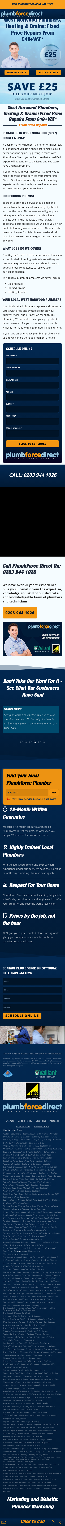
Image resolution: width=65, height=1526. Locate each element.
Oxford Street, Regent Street (42, 1427)
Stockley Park (28, 1406)
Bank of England (10, 1346)
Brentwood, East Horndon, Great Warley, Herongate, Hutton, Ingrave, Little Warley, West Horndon (29, 1309)
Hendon (41, 1215)
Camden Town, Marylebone (15, 1212)
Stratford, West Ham (52, 1149)
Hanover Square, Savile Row (15, 1430)
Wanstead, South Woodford (14, 1155)
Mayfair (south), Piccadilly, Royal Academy (21, 1421)
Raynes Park (37, 1275)
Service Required (14, 428)
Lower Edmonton (38, 1209)
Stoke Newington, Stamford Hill (45, 1194)
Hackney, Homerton (11, 1164)
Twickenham (37, 1281)
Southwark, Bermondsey (24, 1230)
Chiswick (41, 1299)
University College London (40, 1439)
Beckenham (16, 1134)
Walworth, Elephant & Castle (15, 1242)
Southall (54, 1287)
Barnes (41, 1269)
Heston (6, 1287)
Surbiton (34, 1185)
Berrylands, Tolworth (12, 1376)
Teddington (55, 1281)
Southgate (36, 1191)
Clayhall (39, 1179)
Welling (47, 1140)
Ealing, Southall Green (44, 1406)
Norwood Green (20, 1290)
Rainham (52, 1221)
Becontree (7, 1230)
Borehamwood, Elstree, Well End (17, 1464)
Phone (6, 990)
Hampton (7, 1284)
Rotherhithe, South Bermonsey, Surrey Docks (22, 1239)
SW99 (38, 1403)
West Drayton (9, 1293)
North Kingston (43, 1182)
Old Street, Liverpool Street (15, 1167)
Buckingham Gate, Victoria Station (45, 1391)
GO (54, 792)
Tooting (45, 1272)
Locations (41, 1120)
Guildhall (22, 1346)
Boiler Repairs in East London (15, 1467)
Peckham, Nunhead (37, 1236)
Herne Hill (36, 1248)
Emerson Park (29, 1221)
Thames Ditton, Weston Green (36, 1376)
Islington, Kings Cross (12, 1188)
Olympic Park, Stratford (22, 1325)
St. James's (39, 1400)
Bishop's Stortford (21, 1313)
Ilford (49, 1176)
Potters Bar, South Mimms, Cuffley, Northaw (22, 1361)
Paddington (24, 1299)
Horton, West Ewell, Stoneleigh (16, 1373)
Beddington (51, 1263)
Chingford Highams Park (33, 1158)
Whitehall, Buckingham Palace (16, 1391)
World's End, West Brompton (32, 1266)
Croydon (18, 1137)
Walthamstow (49, 1152)
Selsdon (26, 1137)
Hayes (31, 1290)
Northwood (15, 1176)
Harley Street (8, 1418)
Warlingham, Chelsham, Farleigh (40, 1319)
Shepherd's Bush (39, 1296)
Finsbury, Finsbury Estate (37, 1334)
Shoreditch (7, 1340)
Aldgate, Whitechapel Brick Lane (17, 1146)
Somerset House (54, 1451)
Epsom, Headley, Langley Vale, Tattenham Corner (24, 1370)
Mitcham (35, 1137)
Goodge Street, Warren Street (15, 1427)
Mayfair (50, 1433)
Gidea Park (18, 1224)
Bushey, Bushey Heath (38, 1454)
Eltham (53, 1260)
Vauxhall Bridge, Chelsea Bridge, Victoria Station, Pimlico (27, 1397)
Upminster (7, 1224)
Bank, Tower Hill (35, 1167)
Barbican (32, 1346)
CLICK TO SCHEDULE (32, 443)
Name (7, 981)
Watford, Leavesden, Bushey (15, 1454)
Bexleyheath (21, 1143)
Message (7, 1007)
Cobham (37, 1488)
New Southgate (42, 1188)
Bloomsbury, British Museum (15, 1439)
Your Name (11, 356)
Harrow (33, 1173)
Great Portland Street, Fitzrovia (31, 1433)
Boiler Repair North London (15, 1476)
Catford (26, 1260)
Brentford (35, 1287)
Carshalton (40, 1263)
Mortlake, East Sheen (12, 1272)
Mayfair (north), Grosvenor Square (17, 1424)
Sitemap (10, 1120)
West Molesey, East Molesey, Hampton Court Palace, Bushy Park (31, 1379)
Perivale (57, 1290)
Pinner (5, 1176)
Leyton (35, 1146)
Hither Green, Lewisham (48, 1233)
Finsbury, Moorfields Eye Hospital (17, 1337)
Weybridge (56, 1488)
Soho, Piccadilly (9, 1433)
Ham (47, 1281)
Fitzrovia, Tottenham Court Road (43, 1430)
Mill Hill (30, 1218)
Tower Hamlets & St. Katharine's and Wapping (23, 1328)
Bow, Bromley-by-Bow (12, 1158)
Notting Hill (25, 1296)
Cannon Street (50, 1167)
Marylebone (21, 1418)
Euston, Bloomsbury (45, 1302)
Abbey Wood (8, 1245)
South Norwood (48, 1248)
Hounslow (42, 1284)
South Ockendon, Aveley (38, 1385)
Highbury (54, 1206)
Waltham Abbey (33, 1364)
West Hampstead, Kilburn (14, 1218)
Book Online (48, 72)
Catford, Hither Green (12, 1260)
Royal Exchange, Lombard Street (17, 1355)
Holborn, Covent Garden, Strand (16, 1305)
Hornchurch (41, 1221)
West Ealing (52, 1296)
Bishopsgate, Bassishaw (38, 1343)
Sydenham (7, 1251)
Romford (6, 1221)
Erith (5, 1143)
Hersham (46, 1488)
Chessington (45, 1185)
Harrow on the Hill (21, 1173)
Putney (26, 1272)
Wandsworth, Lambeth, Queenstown (18, 1403)
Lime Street (34, 1352)
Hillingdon (7, 1290)
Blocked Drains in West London (16, 1485)
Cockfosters (41, 1170)
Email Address (12, 380)
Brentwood (7, 1313)
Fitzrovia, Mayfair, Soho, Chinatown (41, 1293)
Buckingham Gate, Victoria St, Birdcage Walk (22, 1394)
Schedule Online (22, 1015)
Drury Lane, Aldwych (50, 1448)
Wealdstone (43, 1173)
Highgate (7, 1209)
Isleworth (25, 1287)
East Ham (7, 1161)
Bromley (6, 1491)
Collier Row (8, 1227)
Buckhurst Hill (48, 1364)
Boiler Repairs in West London (44, 1485)
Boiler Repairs (23, 1126)
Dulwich (27, 1245)
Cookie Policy (25, 1120)
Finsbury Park (43, 1206)
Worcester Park (22, 1185)
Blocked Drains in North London (46, 1473)
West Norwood (20, 1251)
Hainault (6, 1182)
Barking (57, 1176)
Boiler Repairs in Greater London (17, 1473)
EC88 (39, 1358)
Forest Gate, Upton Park (23, 1161)
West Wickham (28, 1134)
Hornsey (25, 1209)
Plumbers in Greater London (15, 1479)
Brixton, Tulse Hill (22, 1275)
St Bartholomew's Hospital (14, 1331)
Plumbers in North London (39, 1476)
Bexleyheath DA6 (36, 1143)
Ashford (46, 1403)
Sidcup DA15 (37, 1140)
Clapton (48, 1158)
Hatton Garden (9, 1334)
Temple (32, 1358)
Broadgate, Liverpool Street (25, 1340)
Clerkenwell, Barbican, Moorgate (36, 1164)
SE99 (23, 1388)
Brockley (42, 1257)
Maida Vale (30, 1302)
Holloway (16, 1209)
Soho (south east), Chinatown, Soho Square (21, 1415)
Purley (53, 1137)
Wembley (7, 1173)
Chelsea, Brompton (52, 1275)
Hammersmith (9, 1302)
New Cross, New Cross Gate (15, 1236)
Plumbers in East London (41, 1467)
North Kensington (10, 1296)
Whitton (32, 1284)
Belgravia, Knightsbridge (23, 1400)
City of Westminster (29, 1409)
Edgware (35, 1176)
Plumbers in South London (39, 1482)
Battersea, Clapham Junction (15, 1269)
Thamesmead (34, 1251)
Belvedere (56, 1140)
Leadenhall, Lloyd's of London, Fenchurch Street (37, 1349)
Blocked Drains (41, 1126)
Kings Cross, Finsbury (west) (28, 1445)
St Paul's (47, 1355)
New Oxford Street (34, 1436)
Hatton (24, 1284)
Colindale (54, 1218)
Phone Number (13, 368)
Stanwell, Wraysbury (11, 1406)
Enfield (6, 1170)
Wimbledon (8, 1275)
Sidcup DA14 (24, 1140)
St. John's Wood (41, 1218)
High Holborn (8, 1445)
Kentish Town (52, 1215)
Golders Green (55, 1212)
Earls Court (17, 1278)
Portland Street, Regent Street (16, 1412)
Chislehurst (8, 1137)
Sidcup (15, 1140)
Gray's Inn (45, 1442)
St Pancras (7, 1442)
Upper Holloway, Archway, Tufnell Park (19, 1200)
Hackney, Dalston (43, 1161)
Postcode (54, 1120)
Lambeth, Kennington (12, 1233)
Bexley (11, 1143)
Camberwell (52, 1257)
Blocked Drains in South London (42, 1479)
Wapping (6, 1325)
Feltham (16, 1284)
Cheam (22, 1263)
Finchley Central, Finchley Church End (19, 1206)
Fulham (27, 1278)
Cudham (16, 1281)
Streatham (35, 1272)
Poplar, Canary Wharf (33, 1149)
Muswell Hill (28, 1188)
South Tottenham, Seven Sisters (16, 1194)
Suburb (10, 404)
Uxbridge (20, 1293)
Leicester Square (25, 1451)
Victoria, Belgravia (11, 1266)
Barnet (51, 1170)
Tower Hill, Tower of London (15, 1352)
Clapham (6, 1278)
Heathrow (15, 1287)
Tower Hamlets (40, 1325)
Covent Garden (9, 1451)
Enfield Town (16, 1170)
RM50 (52, 1385)
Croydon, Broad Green (44, 1322)
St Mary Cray (42, 1134)
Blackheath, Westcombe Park (15, 1254)
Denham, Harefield (11, 1409)
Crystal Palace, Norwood (50, 1242)
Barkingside (49, 1179)
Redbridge (29, 1179)
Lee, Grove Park (30, 1233)
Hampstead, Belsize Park (26, 1215)
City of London (9, 1349)
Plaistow (18, 1149)
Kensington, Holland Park (14, 1436)
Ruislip (53, 1173)
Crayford (6, 1140)
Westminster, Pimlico (52, 1394)
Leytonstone (45, 1146)
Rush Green (35, 1227)
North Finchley (9, 1191)
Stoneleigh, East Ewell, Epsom (16, 1367)
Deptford (44, 1260)
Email (7, 998)
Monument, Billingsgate (51, 1352)
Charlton (35, 1260)
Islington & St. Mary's (24, 1382)
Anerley (18, 1245)
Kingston (31, 1182)
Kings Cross (8, 1382)
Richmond (45, 1287)
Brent (43, 1176)
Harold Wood (30, 1224)
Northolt (48, 1290)
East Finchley (44, 1200)
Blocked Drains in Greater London (17, 1470)
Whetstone (56, 1200)
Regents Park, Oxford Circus (46, 1424)
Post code (11, 416)
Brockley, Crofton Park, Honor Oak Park (20, 1257)
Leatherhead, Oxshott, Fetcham (45, 1373)
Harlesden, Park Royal (37, 1212)
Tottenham (7, 1197)
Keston (6, 1134)
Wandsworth (55, 1272)
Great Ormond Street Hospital (27, 1442)
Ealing (49, 1299)
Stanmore (26, 1176)
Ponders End (29, 1170)
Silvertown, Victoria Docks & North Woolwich (22, 1152)
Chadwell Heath (21, 1227)
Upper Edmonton (21, 1197)
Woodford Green (19, 1182)
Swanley (35, 1305)
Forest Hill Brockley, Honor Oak (16, 1248)
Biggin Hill (26, 1281)
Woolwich (34, 1242)
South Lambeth (49, 1278)
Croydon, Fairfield (26, 1322)
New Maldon (8, 1185)
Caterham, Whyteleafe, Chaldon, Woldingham (22, 1316)
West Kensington (10, 1299)
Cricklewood (8, 1215)
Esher (29, 1488)
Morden (30, 1263)
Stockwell (7, 1281)
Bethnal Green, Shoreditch (39, 1155)
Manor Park (8, 1149)
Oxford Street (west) (39, 1412)
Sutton (5, 1263)
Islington (21, 1334)
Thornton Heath (10, 1322)
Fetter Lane (37, 1355)
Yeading (39, 1290)
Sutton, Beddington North (14, 1319)
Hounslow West (54, 1284)
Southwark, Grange (11, 1388)
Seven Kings (18, 1179)
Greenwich (40, 1230)
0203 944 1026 (43, 4)
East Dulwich (37, 1245)
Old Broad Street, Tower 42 (15, 1343)
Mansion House (9, 1358)
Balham (32, 1269)
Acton (33, 1299)
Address (9, 392)
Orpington (53, 1134)
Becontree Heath (49, 1227)
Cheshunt (47, 1361)
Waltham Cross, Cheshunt (14, 1364)
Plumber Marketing (33, 1507)
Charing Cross (40, 1451)
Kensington (36, 1278)
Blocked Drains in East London (46, 1464)
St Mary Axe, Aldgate (46, 1346)
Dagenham (16, 1221)
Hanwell (20, 1302)
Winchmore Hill (9, 1203)
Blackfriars (22, 1358)
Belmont (14, 1263)
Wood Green (23, 1203)
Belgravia (7, 1400)
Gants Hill (7, 1179)
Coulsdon (45, 1137)
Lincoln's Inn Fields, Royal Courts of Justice (21, 1448)
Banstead (31, 1388)
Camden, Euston (10, 1385)
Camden (22, 1385)
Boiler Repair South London (14, 1482)
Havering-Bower (44, 1224)
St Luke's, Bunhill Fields (44, 1337)
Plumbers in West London (14, 1488)
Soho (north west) (49, 1415)
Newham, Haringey (42, 1382)
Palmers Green (23, 1191)
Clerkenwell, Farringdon (37, 1331)
